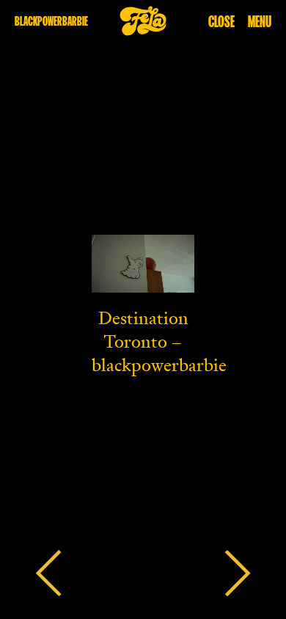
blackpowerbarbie (51, 20)
